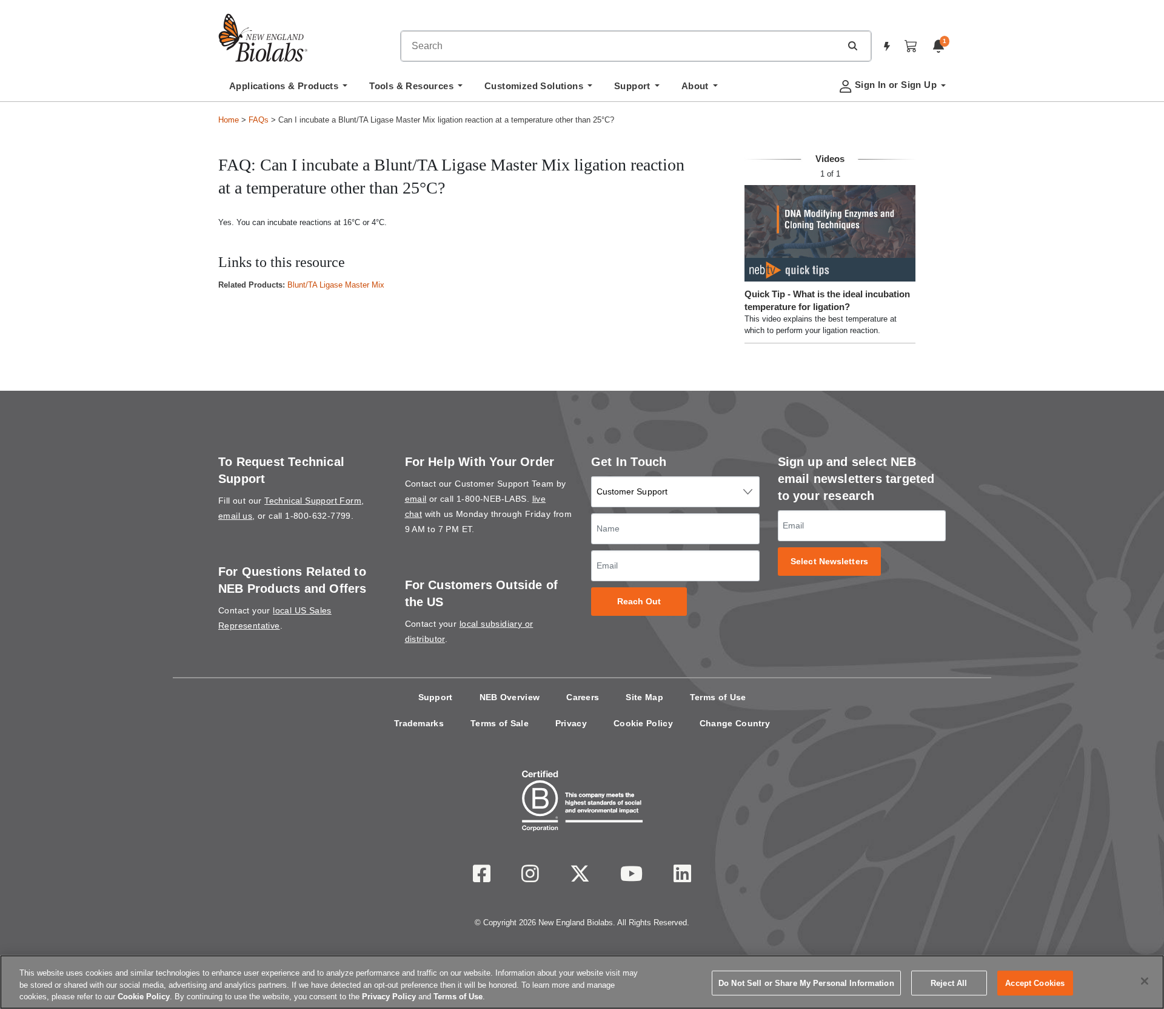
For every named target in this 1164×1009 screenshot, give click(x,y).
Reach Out (639, 601)
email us (235, 516)
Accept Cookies (1035, 982)
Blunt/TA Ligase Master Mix (335, 284)
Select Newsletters (829, 561)
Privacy (571, 723)
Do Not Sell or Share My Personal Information (806, 982)
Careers (582, 697)
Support (435, 697)
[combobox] (620, 46)
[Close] (1144, 981)
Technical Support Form (312, 500)
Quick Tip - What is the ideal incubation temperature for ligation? (827, 300)
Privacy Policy (389, 996)
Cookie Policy (643, 723)
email (416, 499)
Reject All (949, 982)
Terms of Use (718, 697)
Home (228, 119)
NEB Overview (510, 697)
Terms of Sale (499, 723)
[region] (582, 982)
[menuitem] (288, 89)
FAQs (259, 119)
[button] (852, 45)
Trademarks (419, 723)
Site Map (644, 697)
